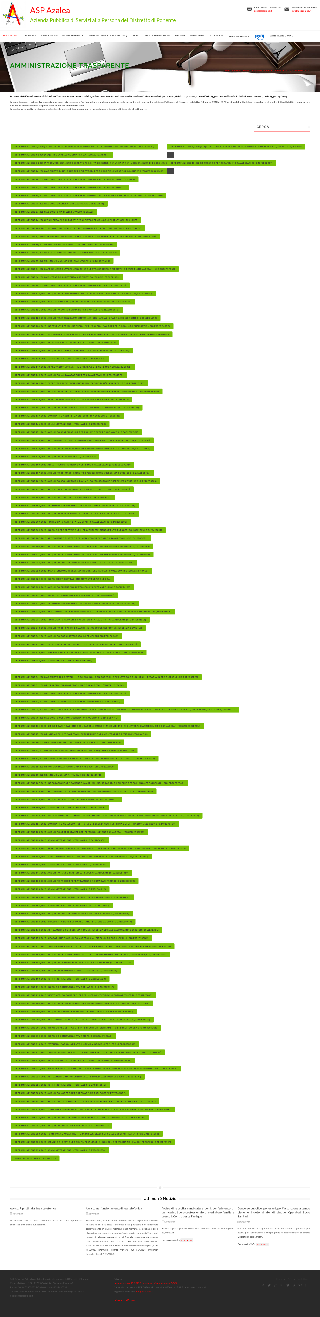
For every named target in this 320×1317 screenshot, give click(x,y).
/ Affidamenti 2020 (300, 70)
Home (279, 1279)
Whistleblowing (282, 35)
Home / (228, 70)
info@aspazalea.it (302, 10)
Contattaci (302, 1279)
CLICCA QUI (111, 1240)
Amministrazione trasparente (247, 70)
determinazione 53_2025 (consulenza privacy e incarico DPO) (145, 1283)
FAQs (289, 1279)
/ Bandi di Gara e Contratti (276, 70)
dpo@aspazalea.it (145, 1291)
